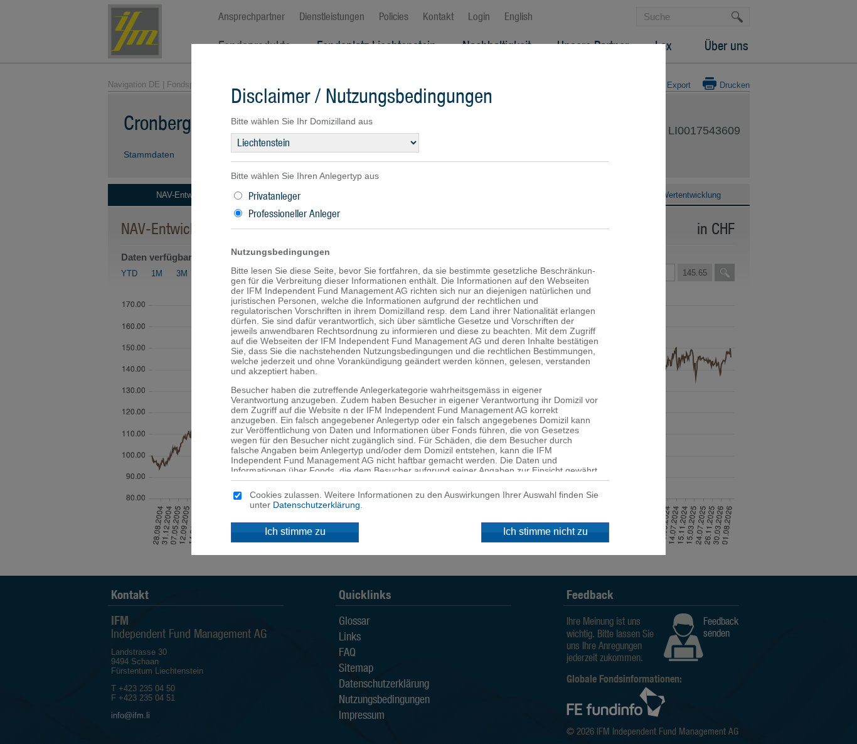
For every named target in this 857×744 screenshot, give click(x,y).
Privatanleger (274, 196)
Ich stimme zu (295, 531)
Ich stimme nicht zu (545, 531)
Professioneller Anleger (294, 213)
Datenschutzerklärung (316, 505)
